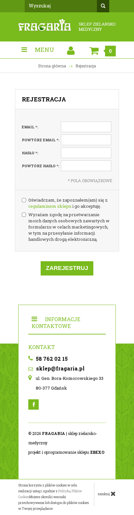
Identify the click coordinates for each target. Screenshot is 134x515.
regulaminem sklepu (49, 206)
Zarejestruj (67, 268)
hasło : (30, 152)
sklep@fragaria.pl (60, 368)
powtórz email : (40, 139)
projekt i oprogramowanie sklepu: (66, 452)
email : (30, 126)
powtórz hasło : (40, 165)
